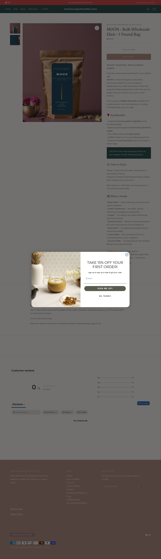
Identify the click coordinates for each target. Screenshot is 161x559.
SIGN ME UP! (105, 288)
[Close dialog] (126, 254)
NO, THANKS (105, 296)
